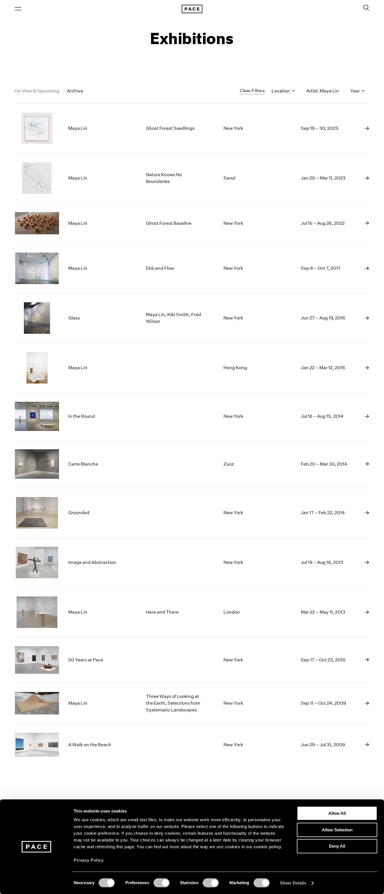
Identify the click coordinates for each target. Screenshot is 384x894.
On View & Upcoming (37, 91)
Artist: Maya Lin (322, 91)
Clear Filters (252, 90)
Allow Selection (337, 829)
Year (355, 91)
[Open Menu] (18, 8)
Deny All (337, 846)
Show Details (293, 883)
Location (281, 91)
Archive (75, 91)
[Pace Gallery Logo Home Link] (192, 9)
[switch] (161, 882)
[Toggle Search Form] (366, 7)
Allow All (337, 813)
